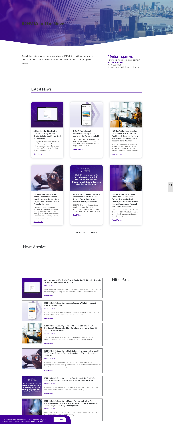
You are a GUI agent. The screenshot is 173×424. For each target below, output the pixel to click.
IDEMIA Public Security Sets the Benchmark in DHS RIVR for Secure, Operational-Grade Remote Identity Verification (86, 198)
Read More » (38, 154)
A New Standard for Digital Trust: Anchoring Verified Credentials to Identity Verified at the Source (47, 134)
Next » (94, 232)
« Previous (80, 232)
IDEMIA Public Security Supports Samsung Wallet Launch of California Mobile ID (86, 133)
